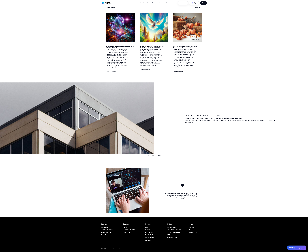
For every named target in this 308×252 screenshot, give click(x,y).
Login (183, 3)
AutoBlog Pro (193, 232)
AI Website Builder (172, 237)
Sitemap (147, 230)
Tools (148, 3)
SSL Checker (149, 232)
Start (203, 3)
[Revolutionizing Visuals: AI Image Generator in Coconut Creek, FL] (120, 41)
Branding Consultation (107, 230)
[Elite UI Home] (119, 3)
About (125, 227)
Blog (167, 3)
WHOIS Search (149, 237)
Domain (154, 3)
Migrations (148, 240)
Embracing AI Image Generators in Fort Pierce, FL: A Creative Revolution (152, 47)
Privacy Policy (127, 232)
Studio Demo (105, 235)
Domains (191, 227)
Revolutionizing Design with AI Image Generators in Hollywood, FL (185, 47)
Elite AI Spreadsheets (173, 232)
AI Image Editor (171, 227)
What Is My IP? (149, 235)
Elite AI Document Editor (174, 230)
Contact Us (104, 227)
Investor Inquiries (106, 232)
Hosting (161, 3)
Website (142, 3)
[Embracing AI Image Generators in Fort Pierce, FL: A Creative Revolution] (154, 41)
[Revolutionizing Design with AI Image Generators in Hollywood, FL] (187, 41)
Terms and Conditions (129, 230)
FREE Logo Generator (173, 235)
